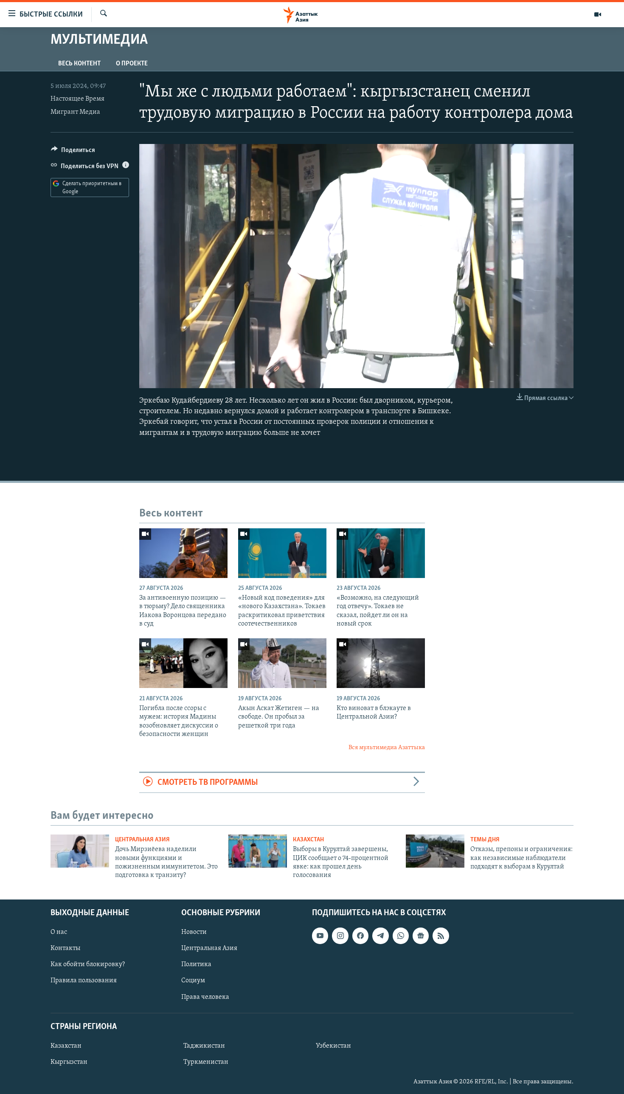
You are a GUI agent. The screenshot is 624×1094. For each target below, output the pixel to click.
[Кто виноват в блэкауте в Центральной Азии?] (381, 663)
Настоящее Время (77, 99)
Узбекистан (333, 1046)
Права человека (205, 996)
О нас (59, 932)
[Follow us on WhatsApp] (401, 936)
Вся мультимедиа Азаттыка (387, 747)
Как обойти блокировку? (88, 964)
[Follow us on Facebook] (360, 936)
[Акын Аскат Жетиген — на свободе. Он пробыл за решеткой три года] (282, 663)
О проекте (132, 63)
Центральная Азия (142, 840)
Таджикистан (204, 1046)
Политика (196, 964)
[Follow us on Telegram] (380, 936)
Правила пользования (84, 980)
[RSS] (441, 936)
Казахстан (308, 840)
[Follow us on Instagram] (340, 936)
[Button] (73, 152)
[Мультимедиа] (597, 14)
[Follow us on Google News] (421, 936)
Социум (193, 980)
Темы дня (485, 840)
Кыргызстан (69, 1062)
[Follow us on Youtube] (320, 936)
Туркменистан (205, 1062)
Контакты (65, 948)
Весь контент (79, 63)
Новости (194, 932)
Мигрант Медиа (75, 112)
